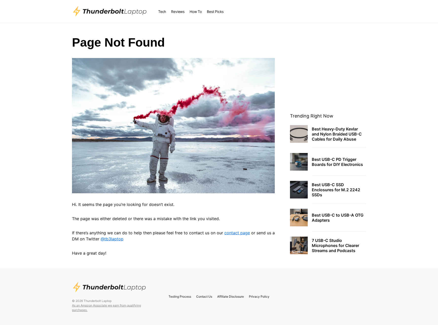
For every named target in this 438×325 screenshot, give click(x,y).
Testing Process (180, 296)
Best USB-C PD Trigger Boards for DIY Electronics (337, 162)
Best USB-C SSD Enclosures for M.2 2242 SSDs (336, 189)
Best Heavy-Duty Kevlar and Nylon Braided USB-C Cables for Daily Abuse (337, 134)
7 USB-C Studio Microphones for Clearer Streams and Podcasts (335, 245)
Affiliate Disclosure (230, 296)
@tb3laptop (112, 238)
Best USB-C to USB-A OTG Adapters (337, 218)
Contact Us (204, 296)
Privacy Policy (259, 296)
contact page (237, 232)
